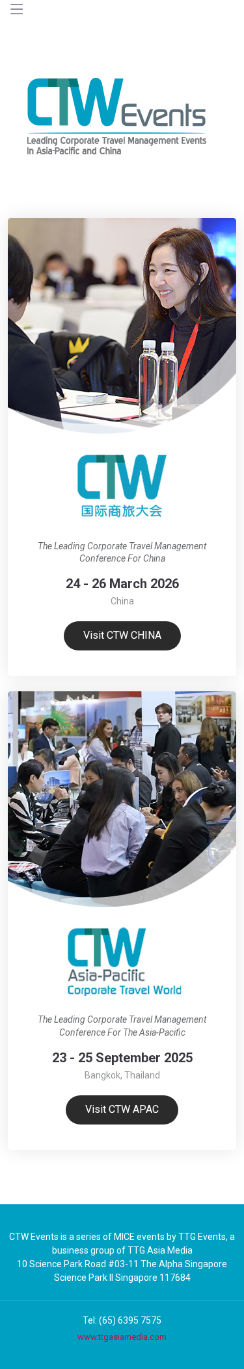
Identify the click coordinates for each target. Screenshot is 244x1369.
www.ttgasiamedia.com (122, 1337)
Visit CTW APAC (122, 1109)
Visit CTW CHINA (122, 635)
